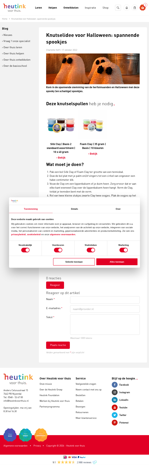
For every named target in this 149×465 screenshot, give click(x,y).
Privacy (37, 445)
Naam (50, 299)
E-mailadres (54, 308)
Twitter (122, 415)
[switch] (58, 250)
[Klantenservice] (135, 8)
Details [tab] (74, 209)
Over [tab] (118, 209)
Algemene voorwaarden (15, 445)
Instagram (124, 392)
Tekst (50, 317)
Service (81, 378)
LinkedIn (123, 399)
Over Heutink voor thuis (55, 378)
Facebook (124, 384)
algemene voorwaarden (62, 234)
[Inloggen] (127, 8)
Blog (5, 28)
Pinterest (123, 422)
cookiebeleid (34, 234)
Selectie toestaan (74, 262)
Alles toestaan (117, 262)
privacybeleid (18, 234)
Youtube (123, 407)
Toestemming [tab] (31, 209)
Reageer (55, 284)
